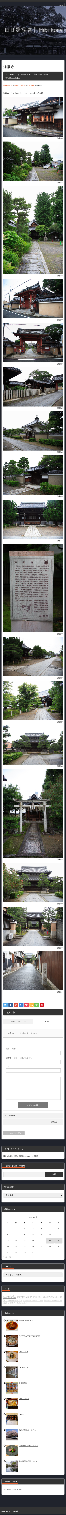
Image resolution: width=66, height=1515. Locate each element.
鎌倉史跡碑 (13, 1300)
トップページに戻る (13, 1133)
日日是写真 (14, 1511)
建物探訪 (9, 1297)
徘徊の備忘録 (43, 74)
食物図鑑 (48, 1297)
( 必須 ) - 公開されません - (19, 1058)
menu (61, 5)
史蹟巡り (38, 1297)
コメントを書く (14, 78)
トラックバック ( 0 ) (18, 1021)
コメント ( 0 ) (48, 1021)
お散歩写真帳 (37, 1300)
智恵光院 (54, 1122)
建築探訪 (27, 1300)
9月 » (11, 1257)
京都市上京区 (32, 74)
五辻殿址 (12, 1115)
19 (58, 1241)
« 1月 (5, 1257)
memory (23, 74)
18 (50, 1241)
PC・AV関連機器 (19, 1303)
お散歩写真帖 (24, 1297)
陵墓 (10, 1303)
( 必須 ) (11, 1049)
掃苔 (20, 1300)
